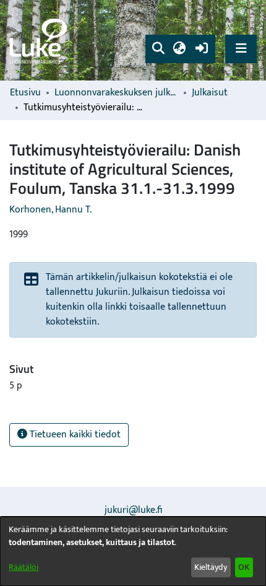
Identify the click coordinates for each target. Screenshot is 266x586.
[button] (158, 49)
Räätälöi (23, 567)
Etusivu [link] (25, 92)
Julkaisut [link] (210, 92)
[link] (40, 40)
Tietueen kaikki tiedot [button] (74, 434)
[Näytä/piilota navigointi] (241, 49)
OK (243, 567)
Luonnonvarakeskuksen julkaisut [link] (116, 92)
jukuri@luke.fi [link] (133, 510)
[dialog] (133, 551)
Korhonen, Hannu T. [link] (50, 209)
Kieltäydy (210, 567)
